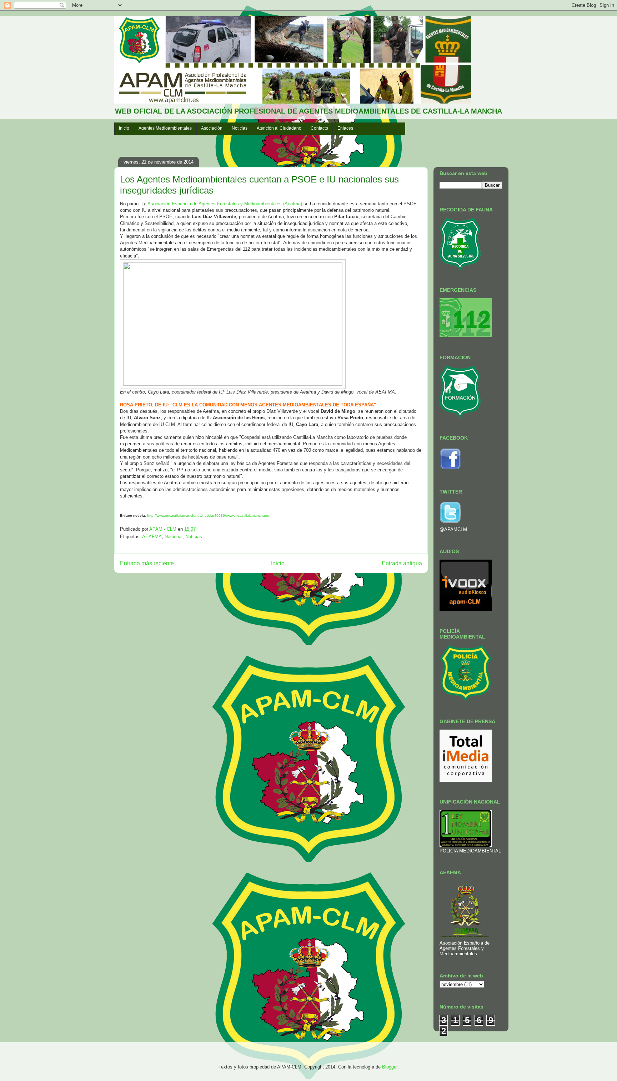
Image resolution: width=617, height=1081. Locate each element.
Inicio (124, 128)
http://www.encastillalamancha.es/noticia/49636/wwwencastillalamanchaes (208, 515)
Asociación (211, 128)
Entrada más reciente (147, 563)
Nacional (173, 536)
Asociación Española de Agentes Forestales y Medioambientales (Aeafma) (224, 203)
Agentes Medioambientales (165, 128)
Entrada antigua (402, 563)
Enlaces (345, 128)
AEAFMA (152, 536)
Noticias (239, 128)
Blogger (389, 1067)
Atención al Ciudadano (279, 128)
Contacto (319, 128)
